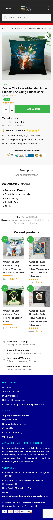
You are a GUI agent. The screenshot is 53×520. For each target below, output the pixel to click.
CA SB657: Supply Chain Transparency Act (23, 404)
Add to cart (33, 108)
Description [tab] (26, 170)
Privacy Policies (10, 396)
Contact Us (7, 428)
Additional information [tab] (26, 175)
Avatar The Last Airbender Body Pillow (30, 28)
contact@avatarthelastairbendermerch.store (25, 496)
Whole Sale (7, 437)
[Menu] (4, 9)
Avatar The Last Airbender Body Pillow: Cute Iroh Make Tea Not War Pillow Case (38, 317)
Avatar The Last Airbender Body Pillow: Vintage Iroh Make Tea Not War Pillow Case (39, 269)
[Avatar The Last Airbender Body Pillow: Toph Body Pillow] (13, 297)
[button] (46, 36)
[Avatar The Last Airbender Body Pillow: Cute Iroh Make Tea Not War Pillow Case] (39, 297)
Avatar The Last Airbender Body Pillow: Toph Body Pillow (12, 316)
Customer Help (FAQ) (12, 432)
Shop (11, 28)
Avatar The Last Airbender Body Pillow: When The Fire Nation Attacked (13, 267)
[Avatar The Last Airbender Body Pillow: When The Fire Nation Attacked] (13, 248)
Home (4, 28)
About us (6, 387)
